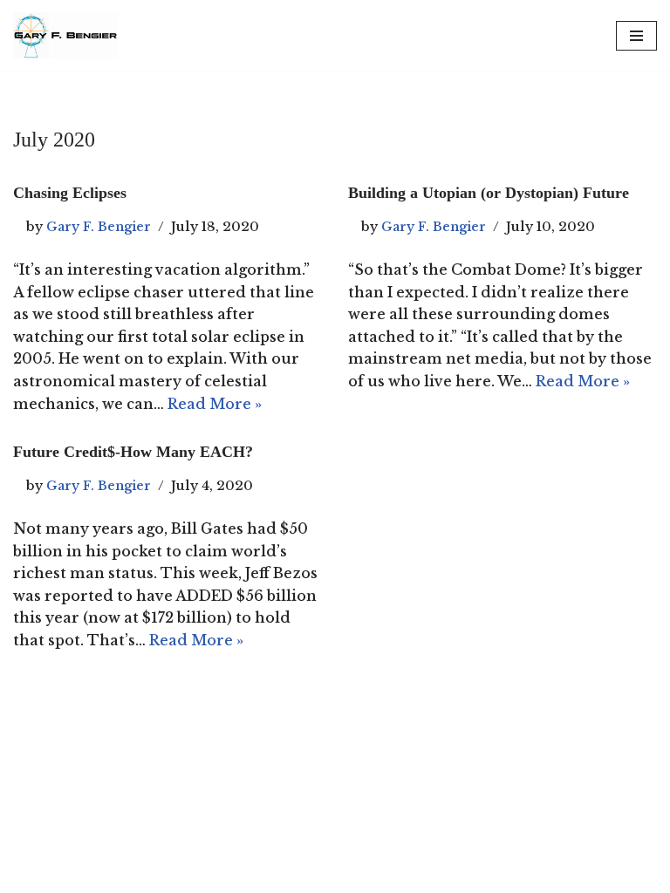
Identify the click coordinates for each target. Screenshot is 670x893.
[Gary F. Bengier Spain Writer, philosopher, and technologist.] (65, 35)
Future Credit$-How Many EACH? (133, 451)
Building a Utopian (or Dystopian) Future (488, 192)
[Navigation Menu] (636, 36)
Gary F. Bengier (98, 227)
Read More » (215, 403)
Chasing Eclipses (69, 192)
